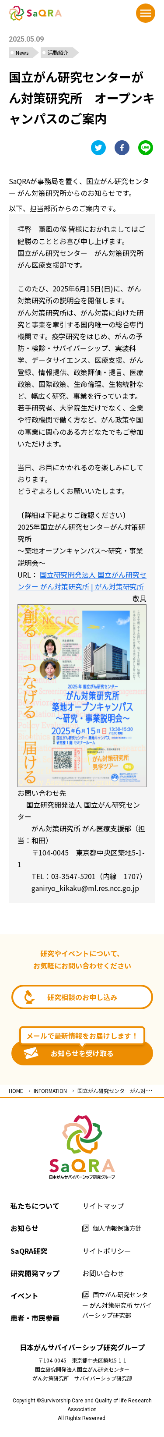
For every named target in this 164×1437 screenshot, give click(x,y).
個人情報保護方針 (117, 1228)
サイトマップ (103, 1205)
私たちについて (34, 1205)
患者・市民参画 (34, 1318)
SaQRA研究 (28, 1250)
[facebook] (122, 147)
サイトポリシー (106, 1250)
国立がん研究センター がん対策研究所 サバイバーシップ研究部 (117, 1305)
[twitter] (98, 147)
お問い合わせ (103, 1273)
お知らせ (24, 1228)
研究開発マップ (34, 1273)
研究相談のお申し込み (82, 997)
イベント (24, 1295)
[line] (145, 147)
